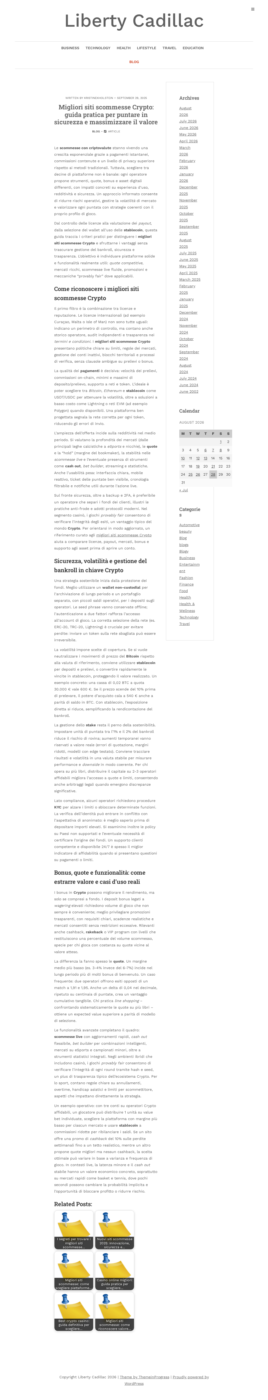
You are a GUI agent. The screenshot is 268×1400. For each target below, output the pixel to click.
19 (198, 466)
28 (213, 474)
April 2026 (188, 141)
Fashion (186, 578)
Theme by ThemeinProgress (144, 1377)
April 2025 (188, 273)
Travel (169, 48)
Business (70, 48)
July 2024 (188, 378)
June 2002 (188, 391)
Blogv (183, 551)
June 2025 (188, 259)
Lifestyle (146, 48)
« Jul (183, 490)
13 (205, 458)
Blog (134, 62)
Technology (98, 48)
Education (193, 48)
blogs (183, 545)
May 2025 (187, 266)
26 (198, 474)
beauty (185, 531)
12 (198, 458)
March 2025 (189, 279)
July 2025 (188, 253)
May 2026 (188, 134)
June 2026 (188, 128)
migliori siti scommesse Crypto (124, 535)
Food (183, 591)
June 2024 (188, 385)
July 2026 (188, 121)
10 (183, 458)
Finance (186, 584)
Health (124, 48)
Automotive (189, 525)
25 (190, 474)
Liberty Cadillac (134, 20)
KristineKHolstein (98, 98)
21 (213, 466)
